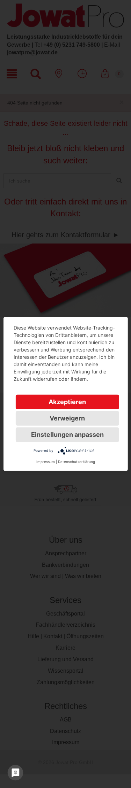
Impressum (45, 461)
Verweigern (67, 418)
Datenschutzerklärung (76, 461)
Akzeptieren (67, 401)
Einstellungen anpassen (67, 434)
